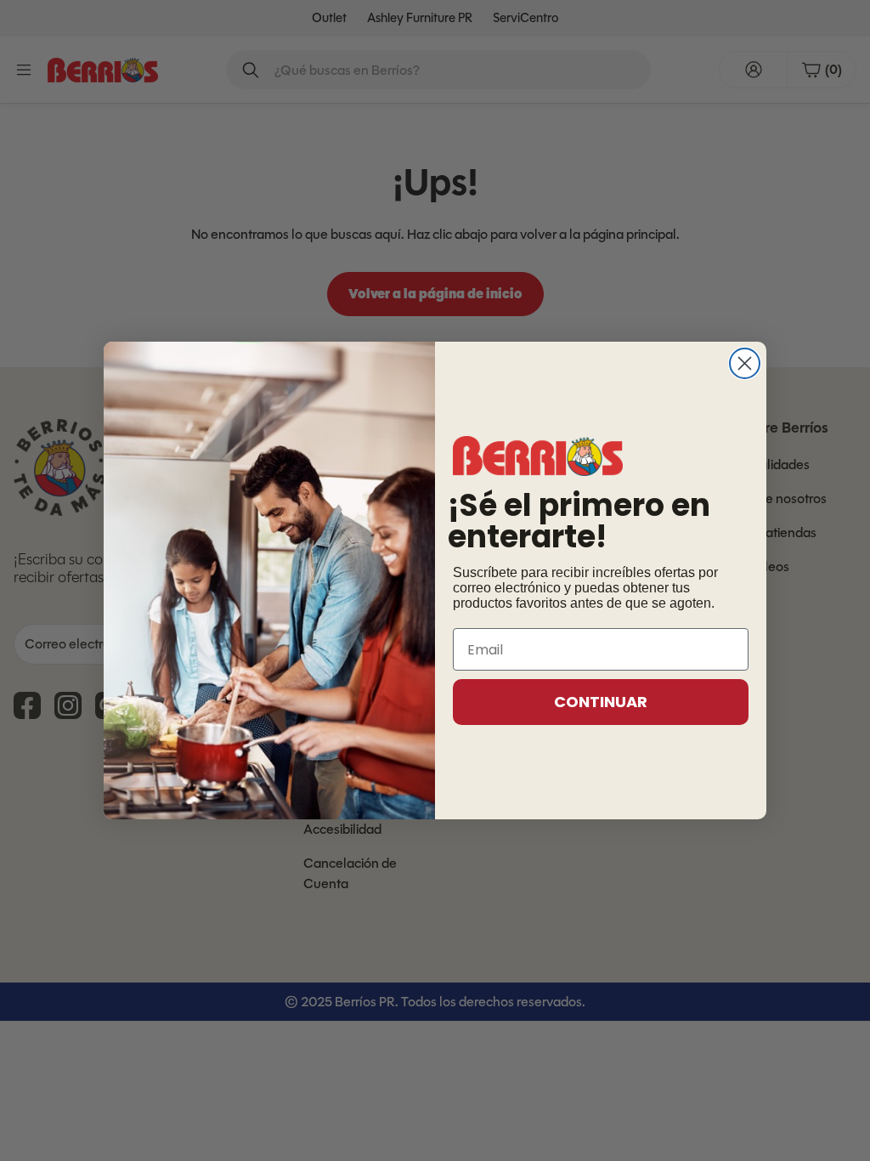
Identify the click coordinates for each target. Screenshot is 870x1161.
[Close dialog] (745, 363)
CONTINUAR (600, 701)
